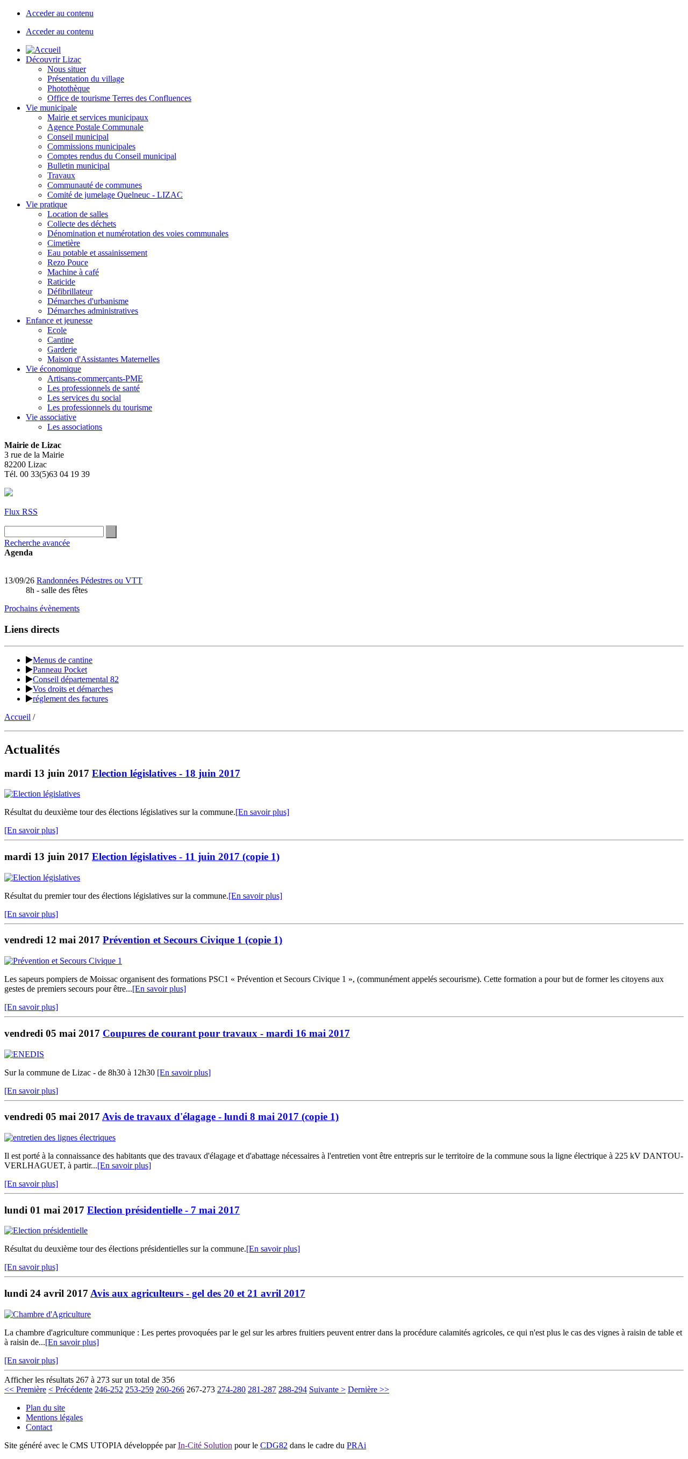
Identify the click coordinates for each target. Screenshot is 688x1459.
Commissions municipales (91, 146)
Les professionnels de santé (93, 388)
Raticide (61, 281)
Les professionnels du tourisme (99, 407)
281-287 (262, 1389)
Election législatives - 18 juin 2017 (166, 773)
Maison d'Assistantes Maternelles (103, 359)
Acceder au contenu (60, 13)
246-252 (109, 1389)
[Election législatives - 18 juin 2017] (42, 793)
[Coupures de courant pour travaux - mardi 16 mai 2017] (24, 1054)
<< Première (25, 1389)
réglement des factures (70, 698)
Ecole (57, 330)
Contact (39, 1427)
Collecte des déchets (81, 223)
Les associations (74, 426)
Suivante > (327, 1389)
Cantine (60, 339)
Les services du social (84, 397)
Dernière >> (368, 1389)
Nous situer (66, 69)
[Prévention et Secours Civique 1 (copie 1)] (63, 960)
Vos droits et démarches (73, 689)
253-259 (139, 1389)
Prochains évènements (42, 608)
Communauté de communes (94, 185)
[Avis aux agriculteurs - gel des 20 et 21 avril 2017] (47, 1314)
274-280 (231, 1389)
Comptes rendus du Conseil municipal (111, 156)
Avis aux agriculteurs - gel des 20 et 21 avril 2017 (197, 1293)
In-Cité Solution (205, 1445)
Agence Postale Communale (95, 127)
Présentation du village (85, 78)
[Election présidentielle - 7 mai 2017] (46, 1230)
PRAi (356, 1445)
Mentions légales (54, 1417)
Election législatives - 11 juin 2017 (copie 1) (186, 856)
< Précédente (70, 1389)
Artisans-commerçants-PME (95, 378)
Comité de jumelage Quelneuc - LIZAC (115, 194)
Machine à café (73, 272)
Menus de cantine (62, 660)
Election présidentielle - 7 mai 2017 (163, 1210)
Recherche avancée (37, 542)
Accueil (17, 716)
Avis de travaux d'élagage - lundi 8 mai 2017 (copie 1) (220, 1116)
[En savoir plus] (262, 812)
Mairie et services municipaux (97, 117)
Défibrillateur (69, 291)
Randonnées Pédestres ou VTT (89, 580)
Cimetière (63, 243)
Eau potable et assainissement (97, 252)
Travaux (61, 175)
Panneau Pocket (60, 669)
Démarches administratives (92, 310)
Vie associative (51, 417)
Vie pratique (46, 204)
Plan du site (45, 1407)
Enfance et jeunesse (59, 320)
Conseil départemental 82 (76, 679)
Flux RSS (21, 511)
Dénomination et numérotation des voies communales (137, 233)
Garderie (62, 349)
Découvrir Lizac (53, 59)
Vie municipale (51, 107)
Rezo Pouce (67, 262)
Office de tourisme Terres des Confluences (119, 98)
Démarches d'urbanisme (87, 301)
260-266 (170, 1389)
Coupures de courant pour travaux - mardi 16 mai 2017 (226, 1033)
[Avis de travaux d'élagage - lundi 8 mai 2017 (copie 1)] (60, 1137)
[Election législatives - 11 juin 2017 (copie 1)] (42, 877)
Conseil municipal (78, 136)
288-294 (292, 1389)
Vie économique (53, 368)
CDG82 (274, 1445)
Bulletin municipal (78, 165)
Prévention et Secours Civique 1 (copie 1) (192, 939)
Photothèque (68, 88)
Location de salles (77, 214)
